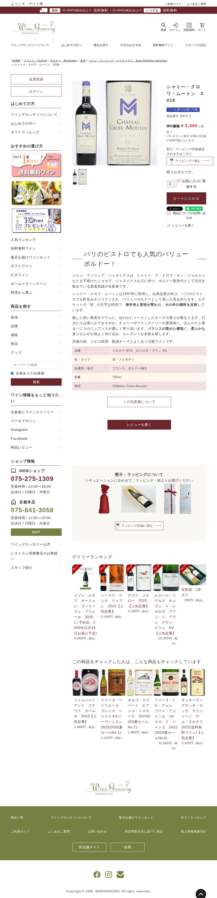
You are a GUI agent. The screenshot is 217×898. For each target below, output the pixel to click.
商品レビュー (21, 447)
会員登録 (36, 79)
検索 (36, 382)
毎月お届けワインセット (30, 257)
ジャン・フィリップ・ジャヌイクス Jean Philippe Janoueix (128, 60)
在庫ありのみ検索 (30, 373)
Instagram (19, 430)
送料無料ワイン (163, 45)
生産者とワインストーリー (32, 412)
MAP (36, 532)
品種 (14, 326)
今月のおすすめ (130, 45)
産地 (14, 317)
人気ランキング (23, 240)
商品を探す (101, 45)
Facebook (19, 438)
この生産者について (139, 402)
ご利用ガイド (173, 4)
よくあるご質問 (196, 4)
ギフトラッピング (25, 132)
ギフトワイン (21, 266)
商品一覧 (17, 817)
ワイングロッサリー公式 (30, 544)
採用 (127, 847)
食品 (14, 343)
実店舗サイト (89, 847)
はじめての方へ (71, 45)
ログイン (36, 91)
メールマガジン (23, 421)
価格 (14, 335)
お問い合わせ (97, 831)
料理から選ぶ (21, 292)
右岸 (83, 60)
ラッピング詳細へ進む (137, 525)
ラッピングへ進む (188, 160)
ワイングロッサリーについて (30, 45)
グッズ (16, 352)
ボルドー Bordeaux (63, 60)
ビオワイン (20, 275)
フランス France (35, 60)
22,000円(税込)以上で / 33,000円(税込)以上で (114, 10)
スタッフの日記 (195, 45)
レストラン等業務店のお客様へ (34, 556)
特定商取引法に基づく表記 (144, 831)
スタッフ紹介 (21, 567)
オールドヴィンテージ (29, 284)
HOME (16, 60)
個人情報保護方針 (193, 831)
